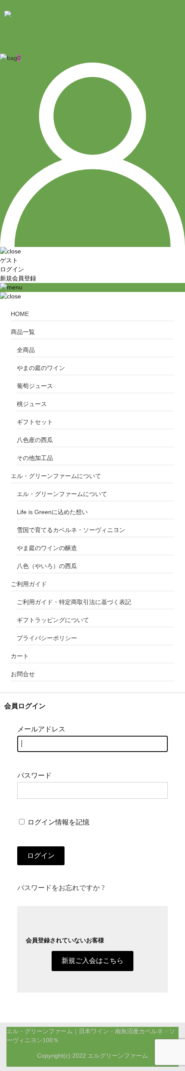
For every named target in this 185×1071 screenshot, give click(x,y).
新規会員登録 (18, 278)
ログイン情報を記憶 (57, 822)
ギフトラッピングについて (53, 620)
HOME (20, 313)
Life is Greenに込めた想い (52, 511)
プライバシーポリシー (47, 638)
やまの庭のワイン (41, 367)
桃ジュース (32, 403)
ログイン (12, 269)
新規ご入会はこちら (92, 960)
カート (20, 656)
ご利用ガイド (29, 584)
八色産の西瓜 (35, 439)
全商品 (26, 349)
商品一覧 (23, 331)
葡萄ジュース (35, 385)
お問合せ (23, 674)
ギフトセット (35, 421)
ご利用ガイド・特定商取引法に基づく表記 (74, 602)
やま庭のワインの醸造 (47, 548)
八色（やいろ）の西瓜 (47, 566)
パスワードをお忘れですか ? (61, 887)
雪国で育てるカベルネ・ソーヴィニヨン (71, 529)
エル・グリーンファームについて (56, 475)
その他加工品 (35, 457)
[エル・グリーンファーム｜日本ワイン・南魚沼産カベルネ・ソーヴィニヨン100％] (91, 37)
